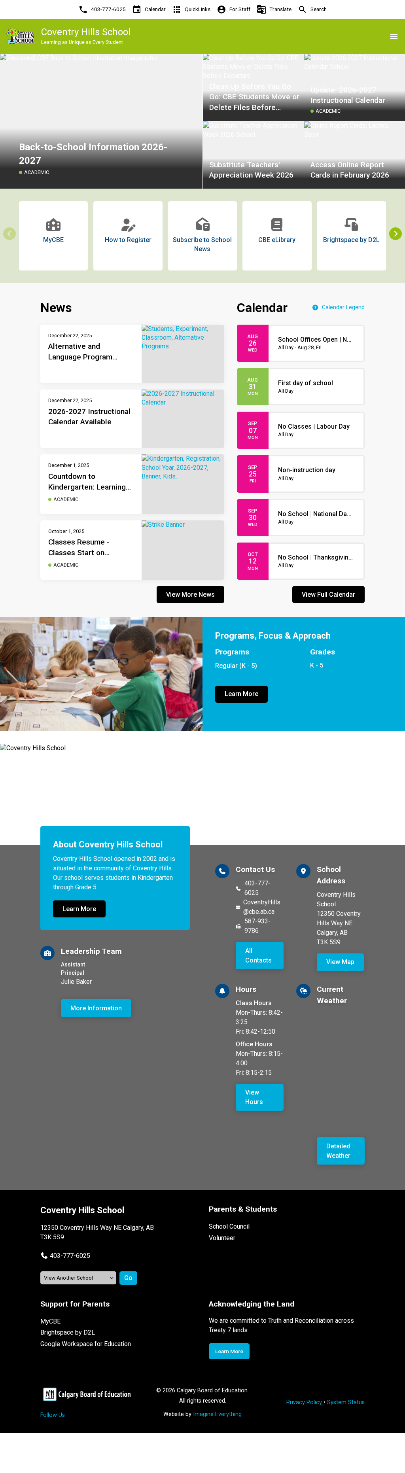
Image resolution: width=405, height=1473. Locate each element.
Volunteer (222, 1238)
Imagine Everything (217, 1414)
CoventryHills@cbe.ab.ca (261, 906)
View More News (190, 594)
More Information (96, 1008)
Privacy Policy (304, 1402)
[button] (395, 233)
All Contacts (258, 955)
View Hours (254, 1097)
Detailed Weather (338, 1150)
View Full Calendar (328, 594)
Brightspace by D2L (67, 1332)
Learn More (241, 694)
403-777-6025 (257, 887)
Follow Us (52, 1415)
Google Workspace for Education (85, 1344)
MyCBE (50, 1321)
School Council (229, 1226)
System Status (346, 1402)
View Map (340, 962)
